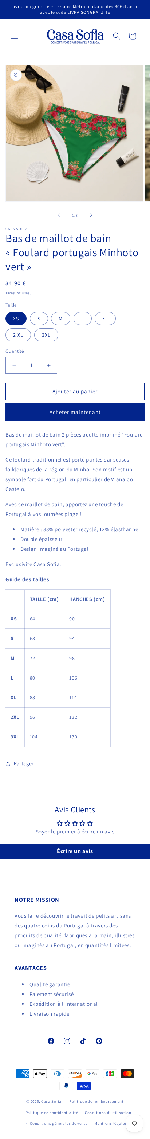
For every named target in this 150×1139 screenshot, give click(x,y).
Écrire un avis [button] (75, 851)
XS (16, 318)
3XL (46, 335)
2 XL (18, 335)
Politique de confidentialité (51, 1112)
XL (105, 318)
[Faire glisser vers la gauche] (59, 215)
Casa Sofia (51, 1101)
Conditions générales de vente (58, 1123)
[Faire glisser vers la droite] (91, 215)
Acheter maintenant (75, 412)
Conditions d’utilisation (108, 1112)
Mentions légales (110, 1123)
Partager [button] (24, 763)
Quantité (14, 351)
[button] (15, 36)
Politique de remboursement (96, 1101)
